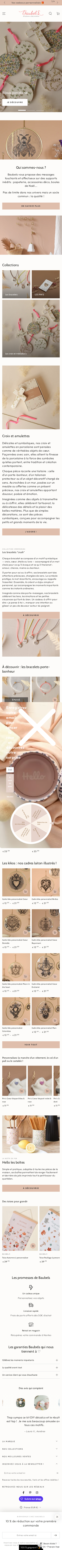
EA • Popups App (51, 1546)
